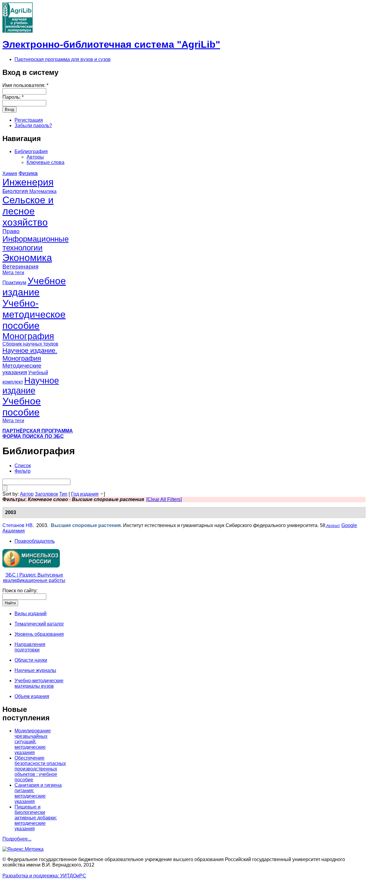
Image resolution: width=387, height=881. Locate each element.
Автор (27, 494)
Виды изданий (31, 613)
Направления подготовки (30, 647)
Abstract (332, 526)
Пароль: (13, 97)
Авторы (35, 156)
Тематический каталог (39, 623)
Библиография (31, 151)
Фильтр (23, 471)
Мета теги (13, 272)
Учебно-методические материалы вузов (39, 683)
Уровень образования (39, 634)
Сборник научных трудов (30, 343)
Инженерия (28, 182)
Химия (9, 173)
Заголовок (46, 494)
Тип (63, 494)
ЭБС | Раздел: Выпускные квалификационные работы (34, 577)
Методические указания (21, 368)
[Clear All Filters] (164, 499)
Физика (28, 173)
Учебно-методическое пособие (34, 314)
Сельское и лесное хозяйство (28, 211)
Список (23, 465)
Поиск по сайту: (19, 590)
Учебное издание (34, 286)
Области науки (31, 660)
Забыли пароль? (33, 125)
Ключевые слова (45, 162)
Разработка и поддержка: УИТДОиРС (44, 875)
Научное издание (30, 385)
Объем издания (32, 696)
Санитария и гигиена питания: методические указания (38, 793)
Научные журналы (35, 670)
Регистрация (29, 120)
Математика (43, 191)
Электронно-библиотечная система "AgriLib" (111, 44)
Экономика (27, 257)
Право (11, 231)
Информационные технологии (35, 243)
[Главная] (17, 31)
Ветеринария (20, 266)
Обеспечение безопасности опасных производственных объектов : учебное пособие (40, 768)
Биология (15, 191)
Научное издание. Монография (29, 354)
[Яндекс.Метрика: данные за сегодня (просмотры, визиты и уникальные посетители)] (23, 849)
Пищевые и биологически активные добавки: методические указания (36, 817)
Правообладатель (35, 541)
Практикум (14, 282)
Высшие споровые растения (86, 525)
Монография (28, 336)
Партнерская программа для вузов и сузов (63, 59)
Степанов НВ (17, 525)
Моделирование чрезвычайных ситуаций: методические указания (33, 741)
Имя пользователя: (25, 85)
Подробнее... (16, 838)
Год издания (85, 494)
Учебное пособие (21, 407)
